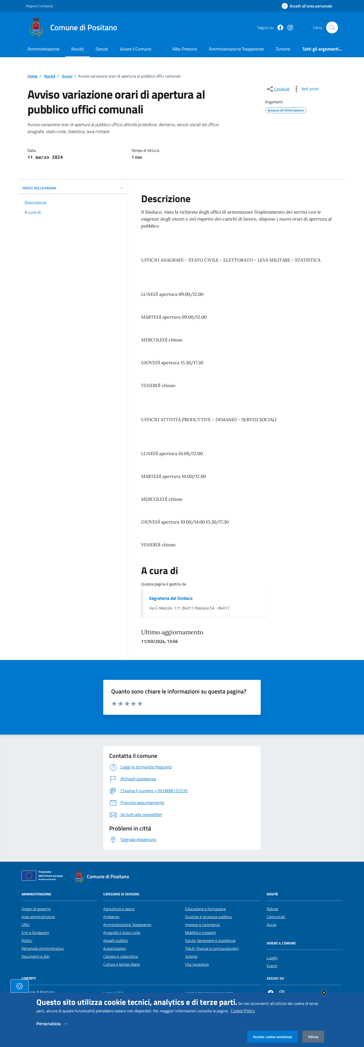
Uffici (26, 925)
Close (324, 993)
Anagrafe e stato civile (121, 933)
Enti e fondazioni (35, 933)
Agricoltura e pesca (118, 909)
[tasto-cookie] (19, 986)
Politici (27, 940)
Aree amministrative (38, 917)
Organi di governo (36, 909)
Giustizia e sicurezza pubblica (208, 917)
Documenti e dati (36, 956)
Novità (77, 49)
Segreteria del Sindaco (171, 598)
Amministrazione (43, 49)
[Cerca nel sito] (332, 27)
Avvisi (67, 76)
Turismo (191, 956)
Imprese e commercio (202, 925)
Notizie (272, 909)
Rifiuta (313, 1036)
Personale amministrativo (43, 948)
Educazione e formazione (205, 909)
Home (32, 76)
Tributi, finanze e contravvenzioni (212, 948)
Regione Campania (39, 5)
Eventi (272, 966)
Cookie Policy (243, 1010)
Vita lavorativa (197, 964)
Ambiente (111, 917)
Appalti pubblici (115, 940)
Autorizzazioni (114, 948)
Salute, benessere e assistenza (210, 940)
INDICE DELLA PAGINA (39, 188)
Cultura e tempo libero (121, 964)
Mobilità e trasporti (200, 933)
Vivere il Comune (135, 49)
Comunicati (276, 917)
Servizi (102, 49)
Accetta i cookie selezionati (272, 1036)
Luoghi (272, 958)
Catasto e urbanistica (120, 956)
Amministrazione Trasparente (127, 925)
